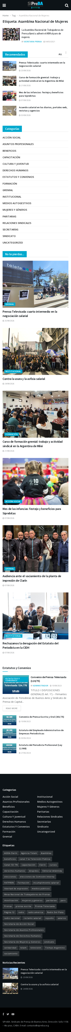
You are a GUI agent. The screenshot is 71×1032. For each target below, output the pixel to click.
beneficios (10, 859)
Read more (12, 708)
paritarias (51, 900)
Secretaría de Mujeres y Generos (22, 942)
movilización (11, 900)
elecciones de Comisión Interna (37, 876)
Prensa (8, 906)
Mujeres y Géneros (15, 209)
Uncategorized (13, 242)
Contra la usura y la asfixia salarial (24, 379)
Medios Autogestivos (17, 203)
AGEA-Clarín (10, 853)
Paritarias (9, 216)
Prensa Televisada (45, 906)
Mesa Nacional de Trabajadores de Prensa (27, 894)
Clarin (42, 864)
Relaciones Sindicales (17, 223)
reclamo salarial (32, 918)
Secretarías (10, 229)
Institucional (12, 196)
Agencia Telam (29, 853)
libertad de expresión (16, 888)
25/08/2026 (26, 70)
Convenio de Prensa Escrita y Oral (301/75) (41, 716)
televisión (36, 947)
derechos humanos (14, 870)
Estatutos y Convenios (18, 177)
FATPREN (9, 882)
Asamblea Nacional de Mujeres (34, 15)
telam (23, 947)
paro (63, 900)
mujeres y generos (32, 900)
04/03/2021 (50, 41)
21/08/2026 (26, 85)
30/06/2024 (26, 738)
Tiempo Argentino (55, 947)
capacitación (28, 864)
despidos (34, 870)
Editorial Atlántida (52, 870)
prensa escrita (23, 906)
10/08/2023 (57, 685)
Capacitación (11, 157)
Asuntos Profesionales (18, 144)
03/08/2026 (26, 115)
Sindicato (9, 236)
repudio (49, 918)
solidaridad (10, 947)
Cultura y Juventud (16, 163)
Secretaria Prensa (33, 41)
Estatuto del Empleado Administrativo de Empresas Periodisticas (41, 732)
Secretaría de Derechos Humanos (22, 935)
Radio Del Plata (55, 912)
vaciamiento (11, 953)
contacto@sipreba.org (38, 1025)
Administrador (40, 685)
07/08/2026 (26, 100)
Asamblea (46, 853)
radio (21, 912)
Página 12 (9, 912)
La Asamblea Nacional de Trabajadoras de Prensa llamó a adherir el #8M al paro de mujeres (42, 33)
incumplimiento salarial (46, 882)
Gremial (8, 190)
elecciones (10, 876)
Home (6, 15)
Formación (10, 183)
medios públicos (41, 888)
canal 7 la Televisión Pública (35, 859)
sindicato (49, 942)
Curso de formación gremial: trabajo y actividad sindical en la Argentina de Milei (41, 79)
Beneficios (9, 150)
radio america (35, 912)
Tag (14, 15)
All (60, 54)
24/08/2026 (9, 383)
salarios (62, 918)
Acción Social (12, 137)
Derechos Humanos (15, 170)
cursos (53, 864)
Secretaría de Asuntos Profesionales (24, 930)
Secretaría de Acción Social (19, 924)
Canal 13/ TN (11, 864)
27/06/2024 (26, 753)
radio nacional (12, 918)
